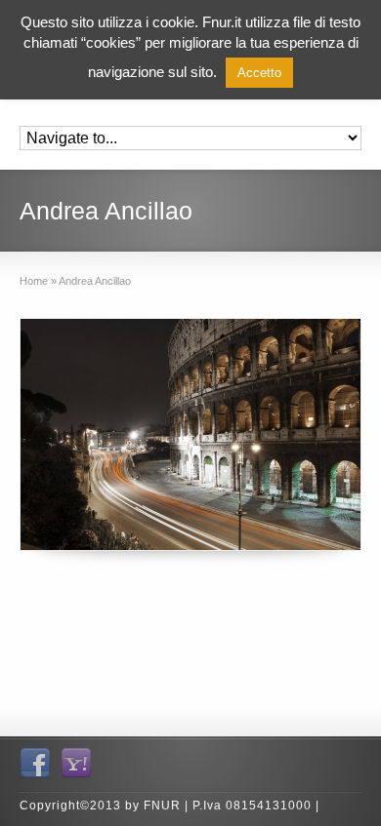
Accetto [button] (259, 72)
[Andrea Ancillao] (191, 434)
